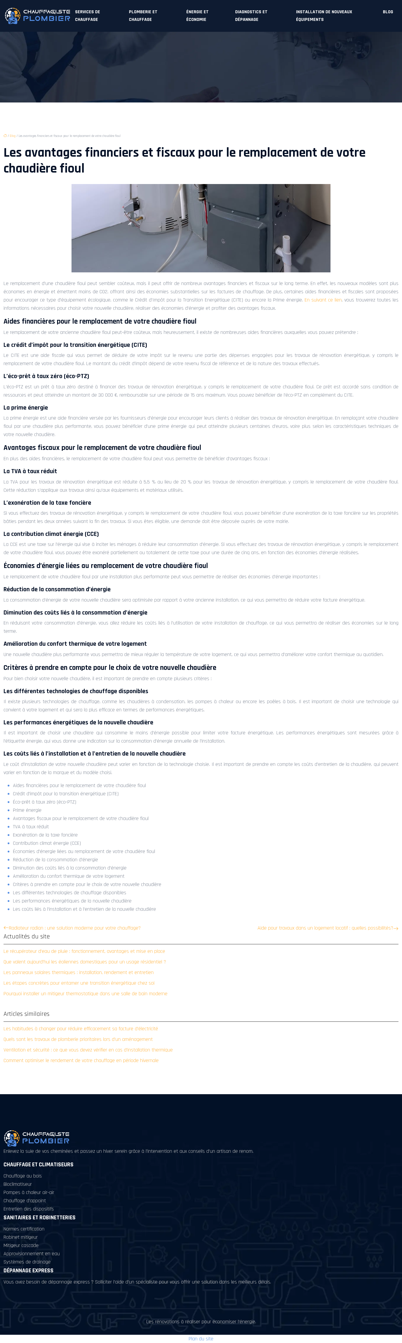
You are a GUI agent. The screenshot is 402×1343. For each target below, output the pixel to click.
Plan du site (201, 1338)
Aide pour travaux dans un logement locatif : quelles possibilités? (325, 928)
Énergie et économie (197, 16)
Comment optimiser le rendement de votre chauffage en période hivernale (81, 1060)
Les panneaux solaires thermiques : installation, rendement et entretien (79, 972)
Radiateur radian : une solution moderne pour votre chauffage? (75, 928)
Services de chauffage (87, 16)
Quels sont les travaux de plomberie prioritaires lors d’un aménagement (78, 1039)
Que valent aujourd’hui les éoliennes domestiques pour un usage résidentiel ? (85, 961)
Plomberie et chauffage (143, 16)
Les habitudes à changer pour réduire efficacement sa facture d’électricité (81, 1028)
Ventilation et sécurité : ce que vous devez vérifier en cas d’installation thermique (88, 1049)
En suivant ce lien (323, 300)
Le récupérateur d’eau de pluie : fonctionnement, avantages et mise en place (84, 951)
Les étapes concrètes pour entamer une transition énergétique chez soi (79, 983)
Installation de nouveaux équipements (324, 16)
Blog (388, 12)
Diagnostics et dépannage (251, 16)
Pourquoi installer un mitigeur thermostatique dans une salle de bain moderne (85, 993)
